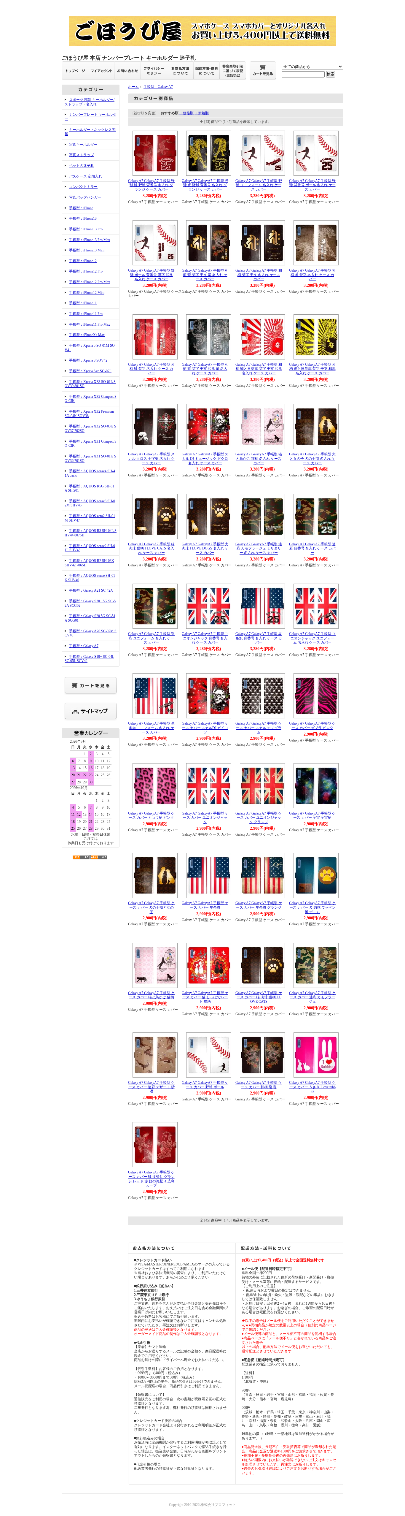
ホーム (133, 87)
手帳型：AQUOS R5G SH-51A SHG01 (89, 488)
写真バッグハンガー (85, 197)
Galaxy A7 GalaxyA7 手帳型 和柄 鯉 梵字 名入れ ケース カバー (151, 368)
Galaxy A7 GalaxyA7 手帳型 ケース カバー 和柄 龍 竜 (258, 1085)
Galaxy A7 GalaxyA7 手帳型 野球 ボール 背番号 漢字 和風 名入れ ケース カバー (151, 274)
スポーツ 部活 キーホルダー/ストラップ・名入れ (89, 102)
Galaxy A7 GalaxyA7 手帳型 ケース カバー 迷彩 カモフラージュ (312, 997)
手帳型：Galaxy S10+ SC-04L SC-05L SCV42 (89, 659)
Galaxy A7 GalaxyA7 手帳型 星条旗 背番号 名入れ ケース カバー (258, 638)
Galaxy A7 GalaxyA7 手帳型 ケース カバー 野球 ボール (205, 1085)
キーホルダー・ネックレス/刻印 (90, 132)
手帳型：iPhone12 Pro (86, 271)
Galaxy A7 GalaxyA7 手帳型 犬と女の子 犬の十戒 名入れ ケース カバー (312, 458)
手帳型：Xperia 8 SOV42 (88, 360)
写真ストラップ (81, 155)
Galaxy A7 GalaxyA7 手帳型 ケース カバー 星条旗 (205, 905)
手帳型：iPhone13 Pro (86, 229)
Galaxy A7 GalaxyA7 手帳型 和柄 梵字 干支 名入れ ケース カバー (258, 274)
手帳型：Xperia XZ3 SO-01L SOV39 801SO (90, 384)
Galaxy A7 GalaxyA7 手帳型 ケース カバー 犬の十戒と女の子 (151, 907)
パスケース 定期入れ (85, 176)
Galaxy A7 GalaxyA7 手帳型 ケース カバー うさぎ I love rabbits (312, 1087)
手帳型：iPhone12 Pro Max (89, 282)
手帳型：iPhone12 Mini (86, 293)
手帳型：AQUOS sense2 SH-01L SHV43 (90, 548)
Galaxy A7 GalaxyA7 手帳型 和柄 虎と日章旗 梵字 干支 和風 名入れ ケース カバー (312, 368)
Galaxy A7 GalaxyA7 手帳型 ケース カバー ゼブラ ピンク (312, 725)
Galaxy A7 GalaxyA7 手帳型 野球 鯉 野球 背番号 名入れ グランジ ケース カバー (151, 185)
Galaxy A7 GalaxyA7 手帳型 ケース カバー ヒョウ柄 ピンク (151, 815)
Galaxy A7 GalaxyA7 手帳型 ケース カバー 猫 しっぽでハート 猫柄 (205, 997)
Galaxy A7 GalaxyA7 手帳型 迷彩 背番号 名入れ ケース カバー (312, 548)
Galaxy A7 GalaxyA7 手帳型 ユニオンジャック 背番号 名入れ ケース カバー (205, 638)
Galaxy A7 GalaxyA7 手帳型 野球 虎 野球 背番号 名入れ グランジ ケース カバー (205, 185)
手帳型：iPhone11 (83, 303)
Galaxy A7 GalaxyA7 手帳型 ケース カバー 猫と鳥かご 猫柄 (151, 995)
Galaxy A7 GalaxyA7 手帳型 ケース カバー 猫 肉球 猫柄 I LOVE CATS (258, 997)
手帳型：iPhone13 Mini (86, 250)
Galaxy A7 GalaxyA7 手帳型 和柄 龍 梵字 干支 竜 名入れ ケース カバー (205, 274)
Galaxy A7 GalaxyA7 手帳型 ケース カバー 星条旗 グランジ (258, 905)
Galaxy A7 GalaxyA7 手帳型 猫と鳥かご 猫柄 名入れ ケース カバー (258, 458)
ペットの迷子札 (81, 166)
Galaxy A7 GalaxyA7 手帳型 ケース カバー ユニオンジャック (205, 817)
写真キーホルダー (83, 144)
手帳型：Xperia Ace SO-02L (90, 371)
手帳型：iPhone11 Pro (86, 314)
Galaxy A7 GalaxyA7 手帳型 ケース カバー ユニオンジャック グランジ (258, 817)
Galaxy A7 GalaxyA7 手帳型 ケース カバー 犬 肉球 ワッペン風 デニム (312, 907)
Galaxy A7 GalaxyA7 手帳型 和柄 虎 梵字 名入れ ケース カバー (312, 274)
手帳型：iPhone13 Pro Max (89, 240)
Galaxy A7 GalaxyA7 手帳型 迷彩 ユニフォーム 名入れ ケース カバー (151, 638)
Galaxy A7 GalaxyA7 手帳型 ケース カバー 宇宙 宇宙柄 (312, 815)
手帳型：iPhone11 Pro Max (89, 324)
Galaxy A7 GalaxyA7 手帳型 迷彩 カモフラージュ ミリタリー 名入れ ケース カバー (258, 548)
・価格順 (186, 113)
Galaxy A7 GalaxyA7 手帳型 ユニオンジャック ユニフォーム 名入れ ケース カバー (312, 638)
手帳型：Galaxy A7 (83, 646)
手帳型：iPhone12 (83, 261)
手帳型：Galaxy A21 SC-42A (91, 590)
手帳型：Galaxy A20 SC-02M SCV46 (91, 633)
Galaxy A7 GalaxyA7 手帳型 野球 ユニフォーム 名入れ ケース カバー (258, 185)
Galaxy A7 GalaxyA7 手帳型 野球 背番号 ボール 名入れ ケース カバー (312, 185)
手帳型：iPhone (81, 208)
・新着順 (201, 113)
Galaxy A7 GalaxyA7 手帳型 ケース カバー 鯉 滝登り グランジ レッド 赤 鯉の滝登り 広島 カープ (151, 1178)
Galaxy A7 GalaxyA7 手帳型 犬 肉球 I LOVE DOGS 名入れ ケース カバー (205, 548)
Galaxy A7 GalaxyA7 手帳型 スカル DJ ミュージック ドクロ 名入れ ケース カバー (205, 458)
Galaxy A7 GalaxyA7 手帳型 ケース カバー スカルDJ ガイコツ (205, 727)
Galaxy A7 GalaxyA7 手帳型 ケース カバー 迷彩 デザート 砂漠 (151, 1087)
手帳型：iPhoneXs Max (87, 335)
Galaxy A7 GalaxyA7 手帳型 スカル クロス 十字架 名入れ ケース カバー (151, 458)
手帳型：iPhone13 (83, 218)
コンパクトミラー (83, 187)
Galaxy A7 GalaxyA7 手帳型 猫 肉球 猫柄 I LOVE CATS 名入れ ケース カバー (151, 548)
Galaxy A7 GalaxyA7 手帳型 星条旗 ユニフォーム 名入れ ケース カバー (151, 727)
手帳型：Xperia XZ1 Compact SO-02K (91, 443)
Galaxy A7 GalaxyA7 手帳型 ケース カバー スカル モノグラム (258, 727)
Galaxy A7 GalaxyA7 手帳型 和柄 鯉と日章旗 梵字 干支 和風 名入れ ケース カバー (258, 368)
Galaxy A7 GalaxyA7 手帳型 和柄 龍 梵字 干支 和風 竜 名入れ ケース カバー (205, 368)
